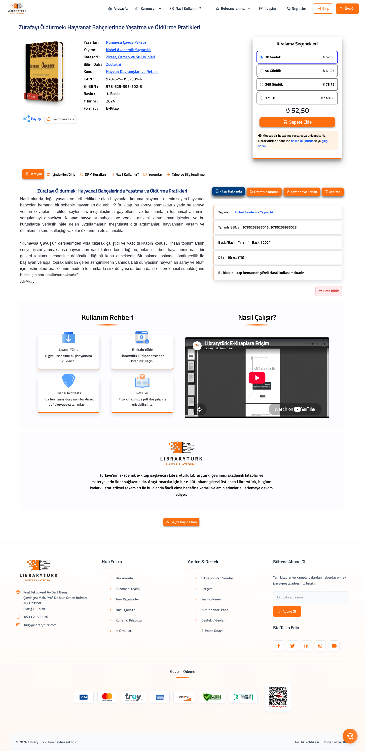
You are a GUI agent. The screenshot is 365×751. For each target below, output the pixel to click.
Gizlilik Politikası (307, 742)
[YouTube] (334, 645)
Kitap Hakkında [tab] (230, 191)
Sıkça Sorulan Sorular (217, 578)
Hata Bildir (331, 290)
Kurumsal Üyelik (128, 588)
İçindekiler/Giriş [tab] (63, 174)
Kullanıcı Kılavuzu (129, 620)
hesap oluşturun (302, 140)
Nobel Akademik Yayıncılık (128, 50)
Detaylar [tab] (36, 174)
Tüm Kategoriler (127, 599)
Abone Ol (289, 611)
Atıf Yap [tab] (334, 191)
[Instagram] (320, 645)
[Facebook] (278, 645)
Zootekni (113, 64)
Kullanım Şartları (336, 742)
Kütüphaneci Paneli (215, 609)
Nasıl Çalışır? (125, 609)
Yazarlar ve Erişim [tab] (303, 191)
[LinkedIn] (306, 645)
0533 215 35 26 (36, 616)
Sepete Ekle (300, 122)
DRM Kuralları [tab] (95, 174)
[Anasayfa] (17, 8)
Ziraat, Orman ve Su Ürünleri (130, 57)
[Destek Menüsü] (350, 736)
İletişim (207, 588)
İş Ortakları (124, 630)
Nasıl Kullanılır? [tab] (127, 174)
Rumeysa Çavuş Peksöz (126, 42)
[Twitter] (292, 645)
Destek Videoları (213, 620)
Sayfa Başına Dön (184, 522)
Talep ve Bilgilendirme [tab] (188, 174)
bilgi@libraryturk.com (40, 624)
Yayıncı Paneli (211, 599)
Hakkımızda (124, 578)
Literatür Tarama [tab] (266, 191)
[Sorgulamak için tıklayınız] (278, 697)
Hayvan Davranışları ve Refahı (132, 71)
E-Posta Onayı (211, 630)
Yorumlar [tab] (155, 174)
